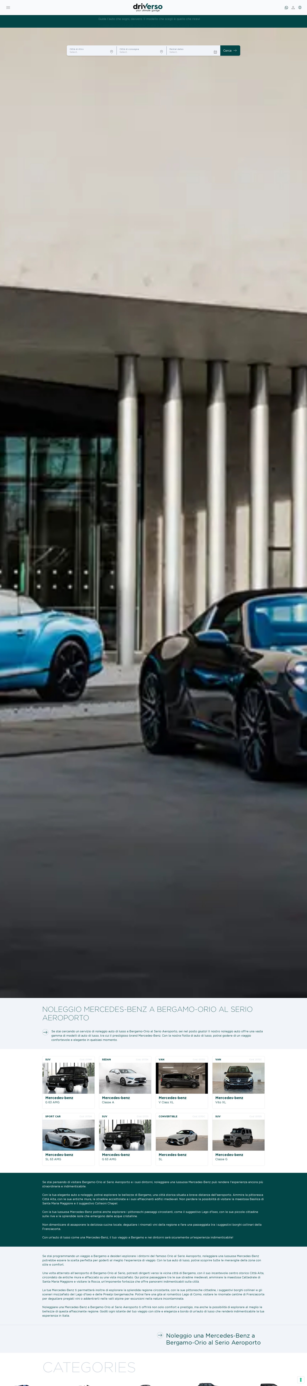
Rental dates (176, 49)
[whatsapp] (286, 7)
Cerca (230, 50)
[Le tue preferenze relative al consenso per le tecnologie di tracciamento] (300, 1379)
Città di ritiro (77, 49)
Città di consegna (129, 49)
